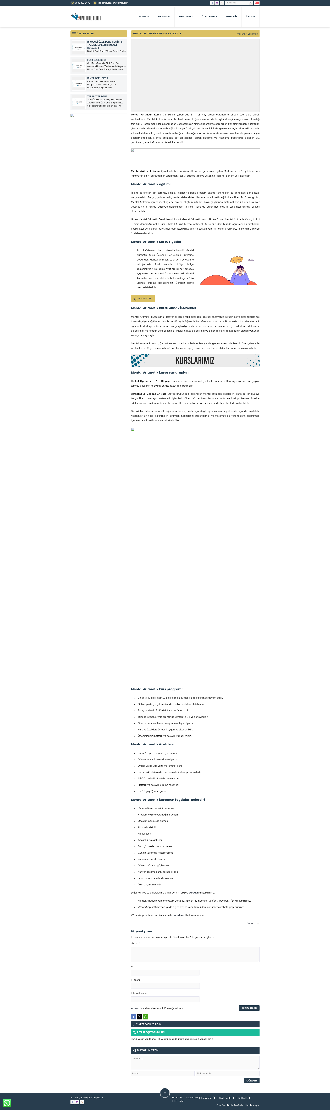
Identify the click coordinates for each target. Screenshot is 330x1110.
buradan (178, 915)
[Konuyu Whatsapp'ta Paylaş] (145, 1016)
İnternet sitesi (138, 993)
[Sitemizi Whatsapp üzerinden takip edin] (222, 3)
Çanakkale (253, 34)
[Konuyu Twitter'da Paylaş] (139, 1016)
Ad (132, 966)
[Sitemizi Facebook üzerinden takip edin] (212, 3)
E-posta (135, 980)
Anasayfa (241, 34)
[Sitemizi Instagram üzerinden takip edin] (217, 3)
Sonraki (251, 923)
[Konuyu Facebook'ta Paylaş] (133, 1016)
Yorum (135, 943)
